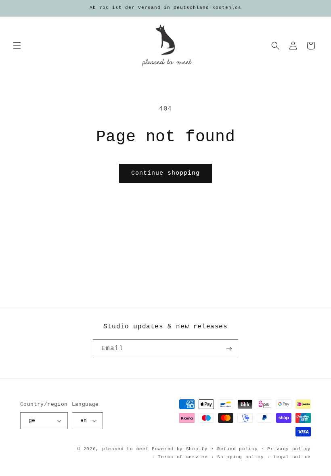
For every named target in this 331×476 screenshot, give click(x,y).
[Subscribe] (229, 348)
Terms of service (182, 457)
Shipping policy (240, 457)
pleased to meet (125, 449)
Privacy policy (289, 449)
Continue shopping (165, 173)
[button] (17, 45)
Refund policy (237, 449)
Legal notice (292, 457)
